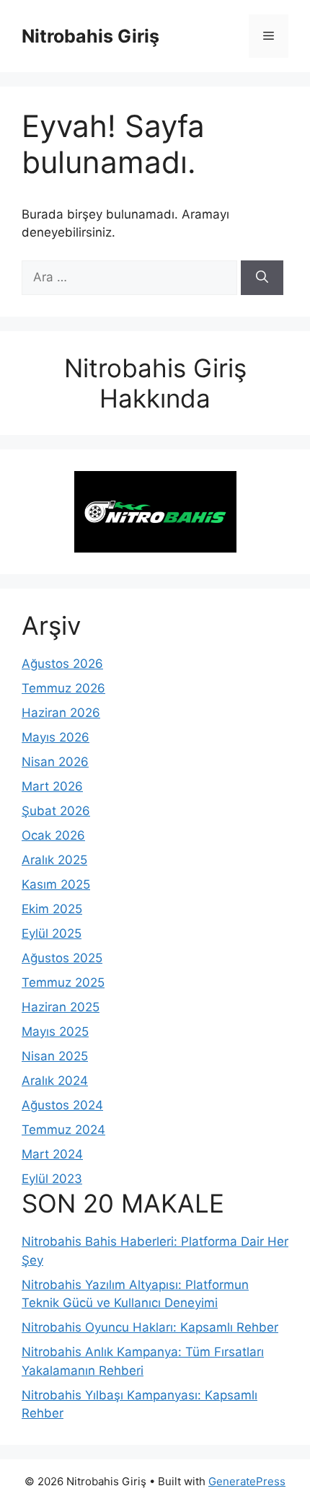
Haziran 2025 (60, 1007)
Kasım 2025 (56, 884)
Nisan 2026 (55, 762)
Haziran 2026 (61, 712)
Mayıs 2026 (55, 737)
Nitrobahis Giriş (90, 36)
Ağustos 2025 (62, 958)
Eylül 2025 (51, 933)
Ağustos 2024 (62, 1105)
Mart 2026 (52, 786)
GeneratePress (246, 1481)
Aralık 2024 (55, 1080)
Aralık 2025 (54, 860)
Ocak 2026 (53, 835)
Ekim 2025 (52, 909)
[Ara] (262, 277)
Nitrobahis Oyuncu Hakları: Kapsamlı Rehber (150, 1327)
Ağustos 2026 (62, 663)
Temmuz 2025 (63, 982)
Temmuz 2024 (63, 1129)
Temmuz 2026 (63, 688)
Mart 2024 (52, 1154)
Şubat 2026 (56, 811)
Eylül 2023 (52, 1178)
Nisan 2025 (55, 1056)
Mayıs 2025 (55, 1031)
